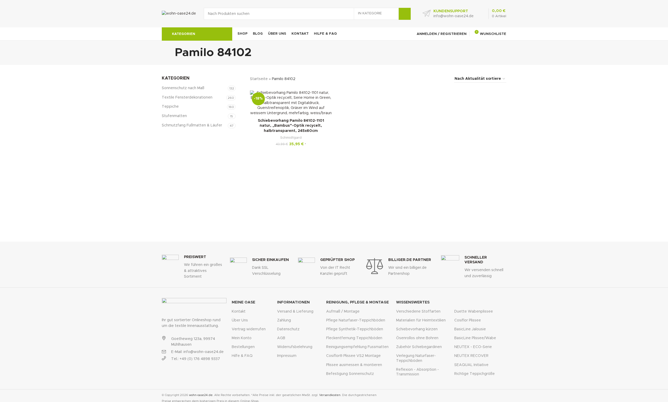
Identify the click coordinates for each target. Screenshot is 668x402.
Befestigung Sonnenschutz (350, 374)
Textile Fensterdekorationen (187, 97)
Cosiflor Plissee (467, 320)
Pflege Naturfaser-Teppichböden (355, 320)
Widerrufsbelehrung (294, 347)
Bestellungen (243, 347)
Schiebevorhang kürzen (417, 329)
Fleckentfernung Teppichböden (354, 338)
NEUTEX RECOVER (471, 356)
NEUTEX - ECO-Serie (473, 347)
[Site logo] (179, 13)
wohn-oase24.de (201, 395)
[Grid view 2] (427, 79)
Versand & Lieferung (295, 311)
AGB (281, 338)
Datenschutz (288, 329)
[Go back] (168, 52)
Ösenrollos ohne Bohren (417, 338)
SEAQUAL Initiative (471, 365)
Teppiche (170, 106)
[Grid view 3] (435, 79)
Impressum (286, 356)
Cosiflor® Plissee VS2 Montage (353, 356)
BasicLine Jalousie (470, 329)
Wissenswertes (413, 302)
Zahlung (284, 320)
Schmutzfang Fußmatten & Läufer (192, 125)
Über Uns (240, 320)
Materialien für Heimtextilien (421, 320)
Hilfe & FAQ (242, 356)
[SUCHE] (405, 14)
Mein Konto (242, 338)
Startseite (259, 79)
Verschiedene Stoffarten (418, 311)
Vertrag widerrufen (249, 329)
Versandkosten (330, 395)
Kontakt (239, 311)
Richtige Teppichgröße (474, 374)
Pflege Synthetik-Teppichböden (354, 329)
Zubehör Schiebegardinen (419, 347)
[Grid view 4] (443, 79)
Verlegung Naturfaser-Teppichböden (416, 358)
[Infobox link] (448, 13)
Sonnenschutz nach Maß (183, 88)
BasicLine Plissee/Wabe (475, 338)
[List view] (418, 79)
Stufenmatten (174, 116)
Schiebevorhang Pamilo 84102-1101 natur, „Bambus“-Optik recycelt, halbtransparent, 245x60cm (291, 126)
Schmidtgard (291, 137)
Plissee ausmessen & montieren (354, 365)
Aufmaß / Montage (343, 311)
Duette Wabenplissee (473, 311)
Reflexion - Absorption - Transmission (417, 372)
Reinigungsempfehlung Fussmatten (357, 347)
